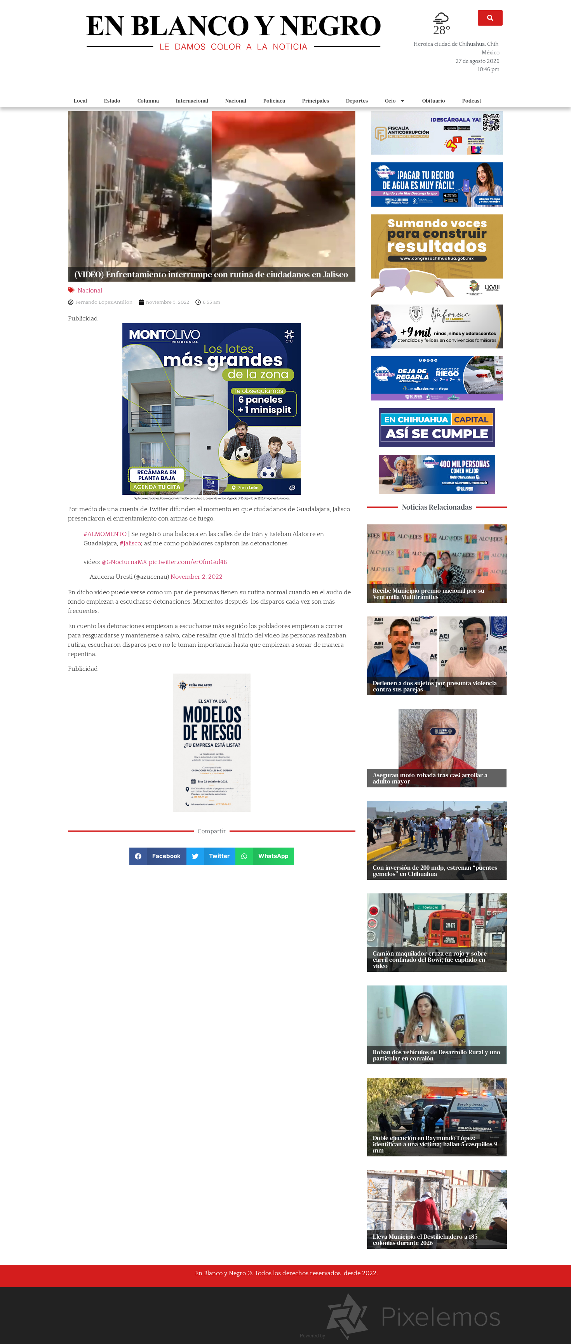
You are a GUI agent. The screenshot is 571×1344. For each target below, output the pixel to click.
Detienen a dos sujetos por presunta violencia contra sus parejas (435, 686)
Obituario (433, 100)
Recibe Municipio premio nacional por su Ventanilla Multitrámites (428, 593)
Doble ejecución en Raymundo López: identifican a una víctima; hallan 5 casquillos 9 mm (435, 1143)
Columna (148, 100)
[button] (490, 18)
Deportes (357, 100)
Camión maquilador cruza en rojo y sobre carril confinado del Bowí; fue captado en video (430, 959)
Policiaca (274, 100)
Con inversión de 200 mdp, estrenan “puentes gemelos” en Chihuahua (435, 870)
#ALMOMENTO (105, 534)
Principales (315, 100)
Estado (112, 100)
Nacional (235, 100)
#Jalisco (130, 543)
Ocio (390, 100)
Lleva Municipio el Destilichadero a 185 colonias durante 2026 (425, 1239)
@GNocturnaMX (124, 562)
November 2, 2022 (197, 576)
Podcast (471, 100)
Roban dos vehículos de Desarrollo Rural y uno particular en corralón (436, 1055)
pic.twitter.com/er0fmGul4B (188, 562)
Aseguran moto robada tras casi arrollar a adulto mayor (430, 778)
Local (80, 100)
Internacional (192, 100)
